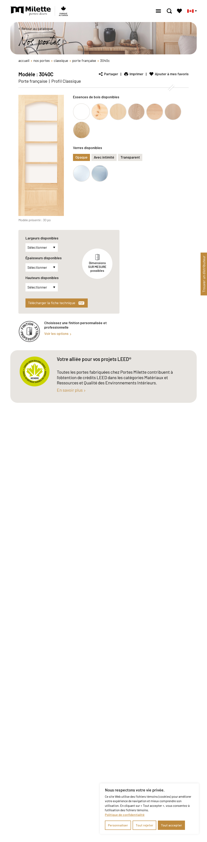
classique (61, 60)
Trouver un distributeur (204, 274)
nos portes (41, 60)
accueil (23, 60)
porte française (84, 60)
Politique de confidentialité (125, 815)
